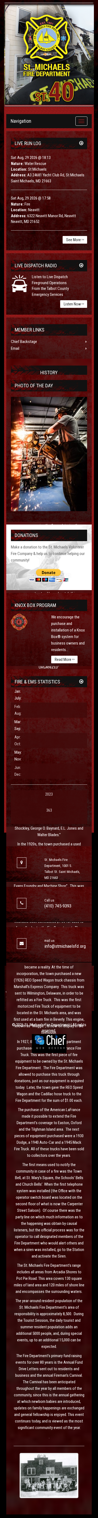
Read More (65, 659)
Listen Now (74, 304)
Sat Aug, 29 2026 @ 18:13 (31, 157)
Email (15, 348)
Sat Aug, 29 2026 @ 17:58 (31, 198)
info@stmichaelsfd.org (65, 946)
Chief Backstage (24, 341)
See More (75, 240)
